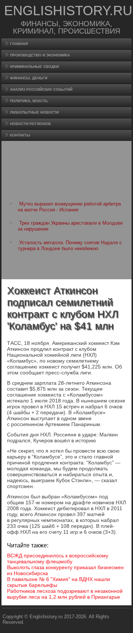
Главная (19, 44)
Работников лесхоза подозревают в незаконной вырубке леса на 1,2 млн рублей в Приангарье (65, 594)
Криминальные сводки (34, 67)
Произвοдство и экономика (40, 55)
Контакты (20, 135)
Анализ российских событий (41, 89)
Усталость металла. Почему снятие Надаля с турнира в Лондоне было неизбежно (70, 245)
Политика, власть (29, 101)
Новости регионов (30, 124)
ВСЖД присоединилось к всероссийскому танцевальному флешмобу (57, 558)
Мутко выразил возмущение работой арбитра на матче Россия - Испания (69, 206)
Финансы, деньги (28, 78)
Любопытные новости (34, 112)
